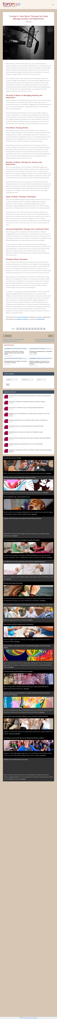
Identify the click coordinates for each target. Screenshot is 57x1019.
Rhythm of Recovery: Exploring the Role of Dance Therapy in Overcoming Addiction (30, 438)
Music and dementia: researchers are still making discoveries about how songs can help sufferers (28, 585)
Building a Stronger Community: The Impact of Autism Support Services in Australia (39, 363)
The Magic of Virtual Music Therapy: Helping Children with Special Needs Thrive (14, 353)
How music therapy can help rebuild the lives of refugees (18, 652)
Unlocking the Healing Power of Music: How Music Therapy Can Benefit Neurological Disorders (30, 450)
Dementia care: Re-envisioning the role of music (16, 740)
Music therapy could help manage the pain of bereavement (19, 604)
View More (45, 473)
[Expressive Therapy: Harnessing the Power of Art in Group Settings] (6, 445)
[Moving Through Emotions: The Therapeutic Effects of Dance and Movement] (6, 421)
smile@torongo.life (22, 319)
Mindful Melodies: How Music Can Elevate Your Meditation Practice (26, 432)
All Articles (29, 22)
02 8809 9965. (41, 319)
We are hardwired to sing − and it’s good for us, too (17, 477)
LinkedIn (5, 894)
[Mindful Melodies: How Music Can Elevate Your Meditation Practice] (6, 433)
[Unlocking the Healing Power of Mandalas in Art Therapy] (41, 348)
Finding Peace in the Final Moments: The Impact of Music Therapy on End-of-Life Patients (29, 414)
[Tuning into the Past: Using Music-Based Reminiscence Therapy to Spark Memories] (6, 397)
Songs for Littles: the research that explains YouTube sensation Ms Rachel (22, 499)
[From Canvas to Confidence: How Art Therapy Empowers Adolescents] (6, 408)
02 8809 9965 (7, 865)
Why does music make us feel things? (13, 563)
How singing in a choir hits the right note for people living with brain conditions (24, 718)
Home (4, 851)
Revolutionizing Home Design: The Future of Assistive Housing (15, 362)
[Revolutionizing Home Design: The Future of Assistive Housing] (16, 358)
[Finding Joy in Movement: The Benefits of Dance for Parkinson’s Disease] (6, 402)
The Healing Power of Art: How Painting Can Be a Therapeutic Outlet (26, 426)
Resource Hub (7, 857)
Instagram (6, 889)
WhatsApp (6, 876)
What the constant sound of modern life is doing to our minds (19, 458)
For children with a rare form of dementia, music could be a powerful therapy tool (24, 542)
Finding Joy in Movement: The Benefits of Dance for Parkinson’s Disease (27, 401)
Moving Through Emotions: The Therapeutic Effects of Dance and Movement (28, 420)
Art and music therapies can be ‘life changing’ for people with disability (22, 520)
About (5, 854)
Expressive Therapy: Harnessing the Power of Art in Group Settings (26, 444)
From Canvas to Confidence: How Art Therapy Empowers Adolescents (26, 407)
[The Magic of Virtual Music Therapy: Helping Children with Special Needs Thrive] (16, 348)
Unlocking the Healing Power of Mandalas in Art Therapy (40, 352)
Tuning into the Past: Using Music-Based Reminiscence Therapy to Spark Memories (30, 395)
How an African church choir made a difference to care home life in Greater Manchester (26, 697)
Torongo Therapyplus (21, 317)
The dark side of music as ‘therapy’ (12, 763)
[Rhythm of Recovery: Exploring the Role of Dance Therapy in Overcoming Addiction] (6, 439)
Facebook (6, 884)
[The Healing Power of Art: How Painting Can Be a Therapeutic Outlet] (6, 427)
